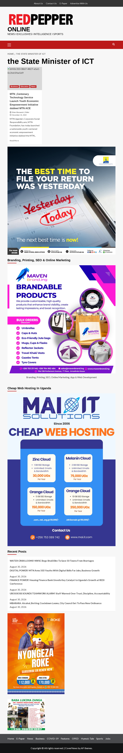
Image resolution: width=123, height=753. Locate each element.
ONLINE (19, 29)
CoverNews (71, 748)
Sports (99, 738)
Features (65, 738)
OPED (75, 738)
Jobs (107, 738)
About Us (38, 3)
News (33, 86)
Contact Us (51, 3)
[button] (11, 44)
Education (25, 86)
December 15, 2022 (19, 115)
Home (11, 738)
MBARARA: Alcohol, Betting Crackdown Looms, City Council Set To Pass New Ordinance (56, 603)
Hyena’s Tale (87, 738)
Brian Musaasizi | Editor (20, 112)
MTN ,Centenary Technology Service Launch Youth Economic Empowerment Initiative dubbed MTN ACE (24, 101)
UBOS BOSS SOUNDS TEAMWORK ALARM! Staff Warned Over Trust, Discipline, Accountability (60, 593)
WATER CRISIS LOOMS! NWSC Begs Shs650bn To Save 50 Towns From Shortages (52, 560)
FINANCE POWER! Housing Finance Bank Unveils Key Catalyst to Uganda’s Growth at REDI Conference (57, 582)
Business (14, 86)
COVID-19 (52, 738)
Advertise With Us (79, 3)
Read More (14, 140)
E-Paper (63, 3)
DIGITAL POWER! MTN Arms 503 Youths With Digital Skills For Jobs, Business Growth (55, 570)
